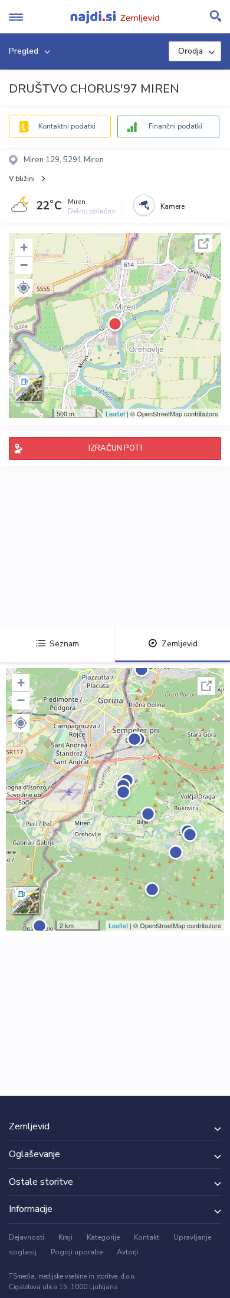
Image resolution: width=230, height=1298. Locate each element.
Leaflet (115, 413)
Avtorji (128, 1252)
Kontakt (146, 1237)
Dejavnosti (26, 1237)
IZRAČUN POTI (115, 448)
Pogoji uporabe (77, 1252)
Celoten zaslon (203, 243)
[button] (23, 288)
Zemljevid (180, 643)
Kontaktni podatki (67, 126)
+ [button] (24, 247)
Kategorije (103, 1237)
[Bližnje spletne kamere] (144, 205)
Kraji (65, 1237)
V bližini (22, 178)
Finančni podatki (175, 126)
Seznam (64, 643)
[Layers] (29, 388)
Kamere (172, 206)
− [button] (24, 265)
